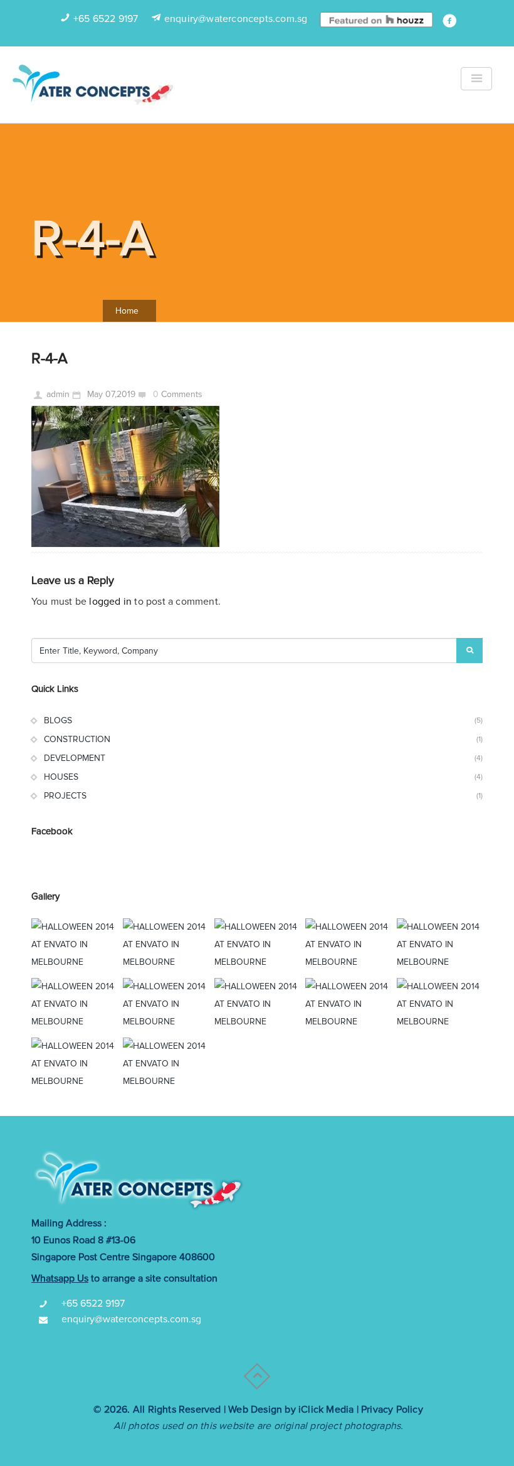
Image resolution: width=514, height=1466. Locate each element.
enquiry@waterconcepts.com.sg (236, 19)
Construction (77, 739)
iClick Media (326, 1409)
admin (58, 394)
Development (74, 758)
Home (127, 310)
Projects (65, 795)
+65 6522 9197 (106, 19)
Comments (181, 394)
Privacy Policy (392, 1409)
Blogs (58, 720)
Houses (61, 777)
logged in (110, 601)
